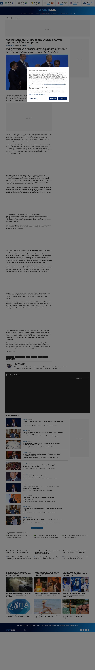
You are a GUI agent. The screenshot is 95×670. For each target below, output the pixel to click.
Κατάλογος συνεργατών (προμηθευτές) (37, 94)
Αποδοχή (63, 98)
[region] (48, 84)
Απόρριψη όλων (53, 98)
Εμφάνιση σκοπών (33, 98)
